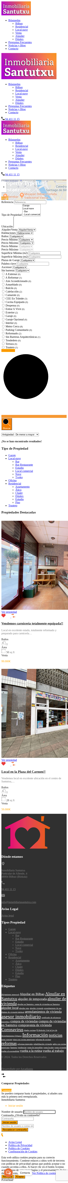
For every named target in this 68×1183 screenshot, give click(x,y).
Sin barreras (8, 270)
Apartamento (22, 486)
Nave (18, 474)
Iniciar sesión (9, 1122)
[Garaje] (31, 205)
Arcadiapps (26, 1068)
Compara (6, 1090)
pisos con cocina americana (24, 1040)
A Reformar (13, 277)
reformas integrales (25, 1044)
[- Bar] (31, 211)
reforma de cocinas (43, 1040)
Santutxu (13, 1048)
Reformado (13, 333)
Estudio (19, 467)
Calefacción (14, 291)
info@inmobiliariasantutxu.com (18, 902)
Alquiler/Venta (9, 229)
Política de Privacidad (20, 1145)
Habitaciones (8, 232)
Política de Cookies (19, 1148)
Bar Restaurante (24, 464)
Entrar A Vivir (15, 308)
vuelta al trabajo (53, 1051)
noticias (55, 1035)
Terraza (11, 343)
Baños (5, 236)
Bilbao (19, 23)
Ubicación (7, 226)
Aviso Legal (15, 1142)
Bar (17, 461)
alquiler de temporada (32, 999)
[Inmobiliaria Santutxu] (16, 14)
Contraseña (7, 1115)
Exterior (12, 312)
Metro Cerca (14, 326)
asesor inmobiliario (21, 1016)
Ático (18, 489)
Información (35, 1035)
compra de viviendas (24, 1021)
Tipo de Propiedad (11, 214)
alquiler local (9, 1008)
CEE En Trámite (16, 298)
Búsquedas (14, 20)
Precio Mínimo (9, 239)
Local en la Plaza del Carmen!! (23, 771)
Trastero (12, 347)
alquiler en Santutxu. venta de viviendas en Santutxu (38, 1004)
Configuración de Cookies (22, 1151)
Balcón (11, 288)
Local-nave (21, 29)
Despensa (13, 305)
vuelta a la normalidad (10, 1051)
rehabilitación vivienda (42, 1044)
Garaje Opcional (16, 319)
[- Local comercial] (31, 214)
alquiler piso (24, 1008)
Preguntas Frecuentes (20, 42)
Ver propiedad (9, 611)
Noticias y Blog (17, 45)
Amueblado (13, 284)
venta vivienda (60, 1048)
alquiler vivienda (36, 1008)
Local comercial (24, 471)
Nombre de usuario (11, 1111)
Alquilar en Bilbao (32, 994)
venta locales (48, 1048)
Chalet (18, 492)
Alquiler (19, 36)
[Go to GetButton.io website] (8, 1179)
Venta (18, 32)
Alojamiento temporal (10, 995)
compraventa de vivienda (35, 1025)
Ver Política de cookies (44, 1173)
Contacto (13, 48)
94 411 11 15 (12, 119)
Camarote (13, 295)
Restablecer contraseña (15, 1129)
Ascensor (6, 267)
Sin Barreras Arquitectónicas (23, 336)
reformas (9, 1043)
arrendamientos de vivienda (43, 1011)
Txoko (19, 477)
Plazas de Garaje (10, 260)
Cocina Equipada (17, 302)
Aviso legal (7, 915)
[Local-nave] (31, 208)
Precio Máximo (10, 242)
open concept (6, 1040)
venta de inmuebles (35, 1048)
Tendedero (13, 340)
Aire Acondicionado (18, 281)
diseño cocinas (30, 1030)
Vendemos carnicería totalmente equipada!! (32, 623)
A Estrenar (12, 274)
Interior (11, 322)
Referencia (7, 202)
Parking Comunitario (19, 329)
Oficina (12, 480)
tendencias (22, 1048)
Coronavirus (12, 1029)
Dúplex (19, 39)
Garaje (11, 315)
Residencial (21, 26)
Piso (17, 502)
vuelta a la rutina (31, 1051)
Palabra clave (9, 263)
